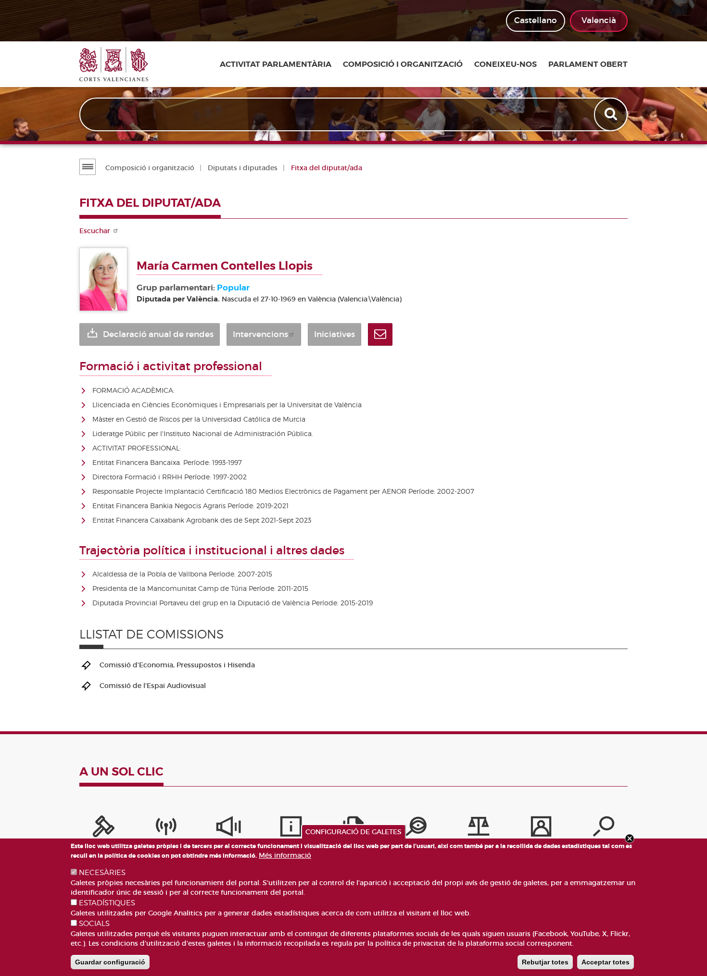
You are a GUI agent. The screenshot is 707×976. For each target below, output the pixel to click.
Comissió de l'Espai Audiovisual (153, 685)
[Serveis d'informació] (291, 829)
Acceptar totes (605, 962)
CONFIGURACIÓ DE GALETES (353, 831)
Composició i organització (403, 64)
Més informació (285, 855)
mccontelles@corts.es (380, 334)
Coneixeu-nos (505, 64)
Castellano (535, 20)
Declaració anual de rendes (158, 334)
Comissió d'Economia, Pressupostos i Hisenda (177, 665)
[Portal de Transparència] (416, 829)
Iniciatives (334, 334)
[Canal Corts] (166, 829)
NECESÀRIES (102, 872)
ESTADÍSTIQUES (107, 903)
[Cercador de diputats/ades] (603, 829)
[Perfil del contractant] (541, 829)
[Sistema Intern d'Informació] (228, 829)
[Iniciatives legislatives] (478, 829)
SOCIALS (94, 923)
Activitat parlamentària (275, 64)
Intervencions (260, 334)
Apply (612, 114)
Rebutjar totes (545, 962)
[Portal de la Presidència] (103, 829)
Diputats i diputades (243, 167)
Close (629, 838)
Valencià (598, 20)
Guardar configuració (110, 962)
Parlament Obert (588, 64)
